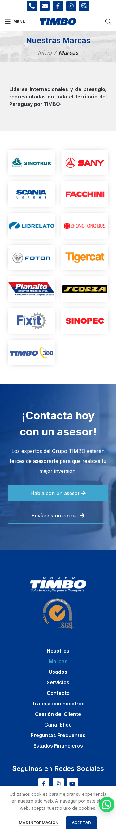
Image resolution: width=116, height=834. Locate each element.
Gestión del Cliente (58, 714)
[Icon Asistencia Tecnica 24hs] (84, 6)
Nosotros (58, 651)
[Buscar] (108, 21)
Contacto (58, 693)
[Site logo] (58, 21)
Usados (58, 672)
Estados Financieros (58, 746)
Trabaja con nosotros (58, 703)
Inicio (45, 52)
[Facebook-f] (58, 6)
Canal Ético (58, 725)
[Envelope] (45, 6)
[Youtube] (72, 783)
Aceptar (81, 822)
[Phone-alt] (32, 6)
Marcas (58, 661)
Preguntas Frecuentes (58, 735)
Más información (39, 822)
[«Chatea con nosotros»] (106, 804)
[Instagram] (71, 6)
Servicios (58, 682)
